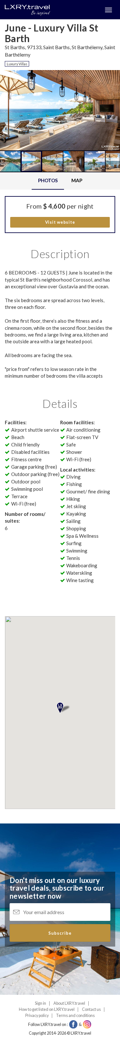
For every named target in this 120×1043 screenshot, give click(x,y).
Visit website (60, 222)
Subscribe (60, 933)
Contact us (91, 1009)
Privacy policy (37, 1015)
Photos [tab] (48, 180)
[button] (17, 133)
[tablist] (60, 180)
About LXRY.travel (69, 1003)
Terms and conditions (75, 1015)
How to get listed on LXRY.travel (47, 1009)
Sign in (40, 1003)
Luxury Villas (17, 64)
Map (76, 180)
